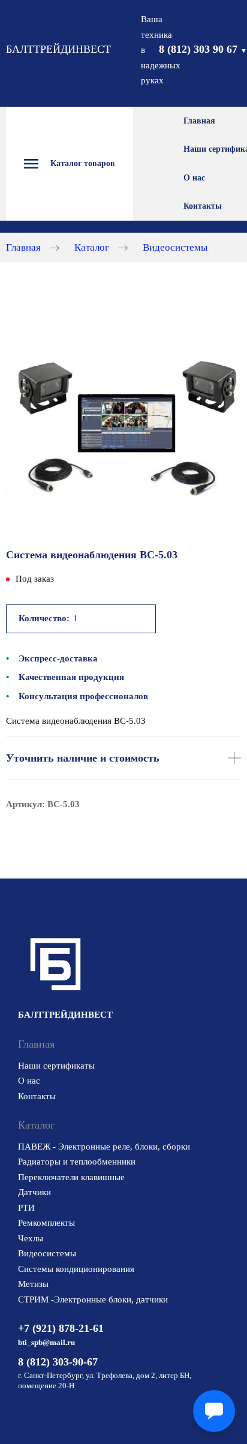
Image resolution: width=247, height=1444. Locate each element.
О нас (194, 177)
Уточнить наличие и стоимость (82, 758)
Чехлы (30, 1238)
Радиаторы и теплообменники (76, 1161)
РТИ (26, 1208)
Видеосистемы (175, 246)
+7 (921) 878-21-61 (61, 1328)
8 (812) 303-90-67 (58, 1362)
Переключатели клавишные (71, 1177)
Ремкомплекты (46, 1223)
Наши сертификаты (56, 1065)
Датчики (34, 1192)
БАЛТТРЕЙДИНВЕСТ (58, 49)
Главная (199, 120)
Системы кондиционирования (76, 1269)
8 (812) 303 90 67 (203, 49)
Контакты (202, 205)
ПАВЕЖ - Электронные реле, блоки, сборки (104, 1146)
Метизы (33, 1284)
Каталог (91, 246)
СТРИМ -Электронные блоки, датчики (93, 1299)
